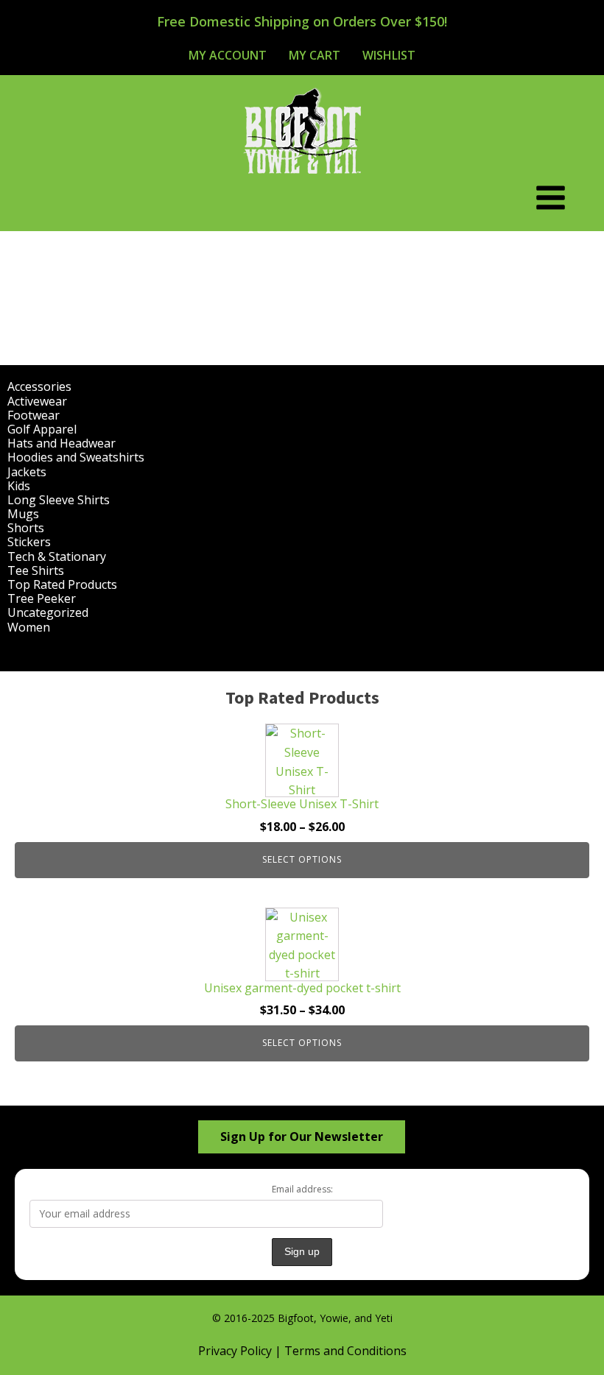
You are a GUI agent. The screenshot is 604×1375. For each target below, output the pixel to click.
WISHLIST (388, 55)
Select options (302, 859)
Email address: (302, 1189)
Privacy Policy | (241, 1351)
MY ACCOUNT (228, 55)
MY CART (314, 55)
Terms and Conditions (345, 1351)
